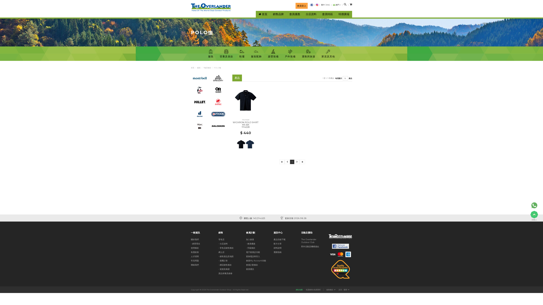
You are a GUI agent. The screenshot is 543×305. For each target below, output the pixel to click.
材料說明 (278, 248)
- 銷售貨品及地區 (226, 256)
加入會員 (250, 239)
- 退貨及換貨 (224, 269)
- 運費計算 (223, 260)
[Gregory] (218, 78)
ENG (328, 5)
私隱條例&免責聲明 (313, 290)
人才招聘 (195, 256)
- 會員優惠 (250, 243)
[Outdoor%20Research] (218, 90)
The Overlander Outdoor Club (308, 241)
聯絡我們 (195, 265)
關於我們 (195, 239)
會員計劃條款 (252, 265)
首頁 (192, 68)
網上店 (221, 252)
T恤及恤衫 (207, 68)
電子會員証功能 (253, 252)
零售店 (221, 239)
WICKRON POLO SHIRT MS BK (245, 123)
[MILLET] (200, 102)
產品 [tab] (237, 77)
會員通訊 (250, 269)
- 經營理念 (195, 243)
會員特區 (327, 14)
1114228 (246, 127)
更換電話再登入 (253, 256)
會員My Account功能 (256, 260)
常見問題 (195, 260)
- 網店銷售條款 (225, 265)
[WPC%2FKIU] (199, 126)
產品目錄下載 (279, 239)
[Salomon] (218, 126)
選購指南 (278, 252)
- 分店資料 (223, 243)
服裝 (199, 68)
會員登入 (301, 5)
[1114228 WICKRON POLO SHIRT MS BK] (245, 100)
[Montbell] (200, 78)
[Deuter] (199, 114)
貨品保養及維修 (225, 273)
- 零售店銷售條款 (226, 248)
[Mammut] (218, 102)
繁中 (323, 5)
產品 (350, 78)
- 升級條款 (250, 248)
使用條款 (195, 248)
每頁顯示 (338, 78)
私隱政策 (195, 252)
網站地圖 (299, 290)
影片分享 (278, 243)
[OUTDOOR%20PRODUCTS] (218, 114)
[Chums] (200, 90)
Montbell (245, 120)
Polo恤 (217, 68)
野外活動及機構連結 (310, 246)
